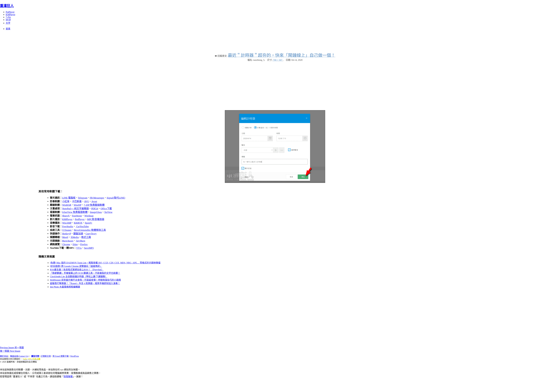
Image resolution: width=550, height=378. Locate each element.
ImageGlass (96, 212)
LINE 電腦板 (68, 197)
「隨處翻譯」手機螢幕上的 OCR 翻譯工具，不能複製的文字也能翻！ (85, 273)
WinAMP (66, 223)
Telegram (82, 197)
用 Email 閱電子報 (61, 356)
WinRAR (66, 205)
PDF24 (94, 208)
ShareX (66, 215)
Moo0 (65, 237)
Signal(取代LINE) (116, 197)
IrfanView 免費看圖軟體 (75, 212)
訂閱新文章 (46, 356)
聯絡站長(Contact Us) (19, 356)
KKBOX (78, 223)
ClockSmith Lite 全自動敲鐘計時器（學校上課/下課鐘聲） (78, 276)
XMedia (75, 237)
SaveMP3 (89, 248)
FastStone (77, 215)
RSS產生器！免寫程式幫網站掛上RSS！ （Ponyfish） (77, 269)
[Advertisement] (275, 84)
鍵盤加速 (78, 233)
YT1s (79, 248)
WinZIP (77, 205)
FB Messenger (97, 197)
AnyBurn (80, 240)
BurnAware (67, 240)
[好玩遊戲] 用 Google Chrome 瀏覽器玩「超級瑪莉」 (76, 266)
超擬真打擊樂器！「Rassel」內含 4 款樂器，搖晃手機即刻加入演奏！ (85, 283)
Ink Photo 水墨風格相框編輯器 (65, 287)
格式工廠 (86, 237)
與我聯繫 (68, 376)
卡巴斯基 (77, 201)
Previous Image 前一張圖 (12, 347)
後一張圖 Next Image (10, 351)
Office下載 (106, 208)
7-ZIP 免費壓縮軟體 (94, 205)
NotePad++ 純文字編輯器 (75, 208)
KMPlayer (10, 14)
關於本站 (4, 356)
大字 (8, 23)
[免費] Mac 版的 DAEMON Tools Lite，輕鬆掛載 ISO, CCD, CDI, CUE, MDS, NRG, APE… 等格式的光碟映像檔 (105, 263)
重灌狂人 (7, 6)
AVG (86, 201)
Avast (94, 201)
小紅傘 (65, 201)
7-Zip (8, 17)
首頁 (8, 29)
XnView (108, 212)
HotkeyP (66, 233)
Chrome (66, 244)
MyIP (8, 19)
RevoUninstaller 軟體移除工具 (90, 230)
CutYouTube (82, 226)
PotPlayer (10, 12)
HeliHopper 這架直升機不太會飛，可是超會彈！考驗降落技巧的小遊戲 (85, 280)
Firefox (84, 244)
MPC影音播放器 (95, 219)
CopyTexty (91, 233)
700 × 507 (277, 60)
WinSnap (89, 215)
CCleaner (67, 230)
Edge (75, 244)
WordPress (74, 356)
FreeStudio (67, 226)
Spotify (88, 223)
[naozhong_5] (275, 182)
